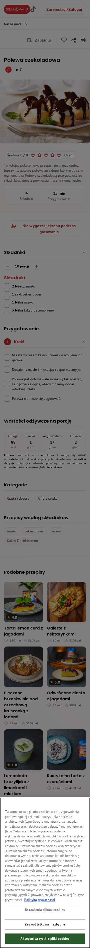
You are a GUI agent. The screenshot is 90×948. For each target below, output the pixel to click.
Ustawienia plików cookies (45, 910)
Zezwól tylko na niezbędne (45, 924)
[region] (45, 872)
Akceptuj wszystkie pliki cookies (44, 938)
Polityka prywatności (39, 900)
